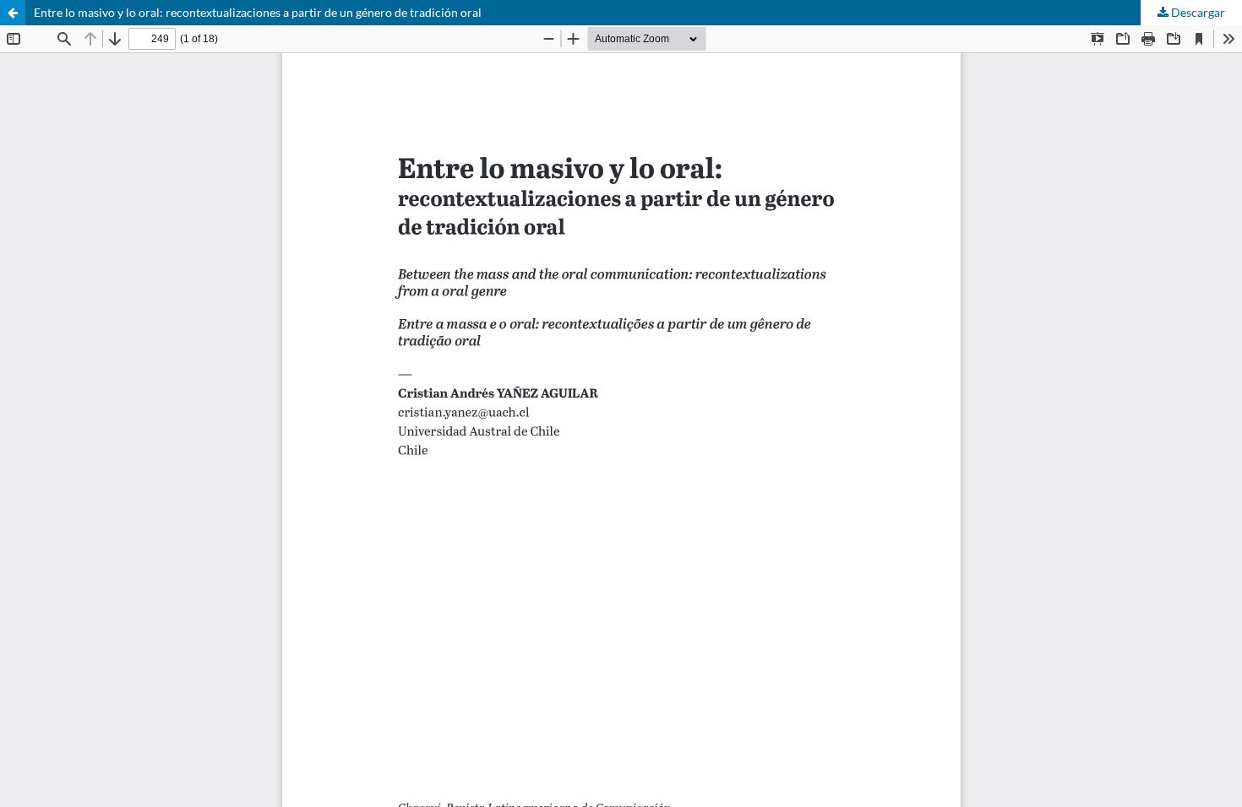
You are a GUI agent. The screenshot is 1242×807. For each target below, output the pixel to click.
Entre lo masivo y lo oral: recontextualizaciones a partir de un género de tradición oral (258, 12)
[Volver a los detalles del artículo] (12, 12)
